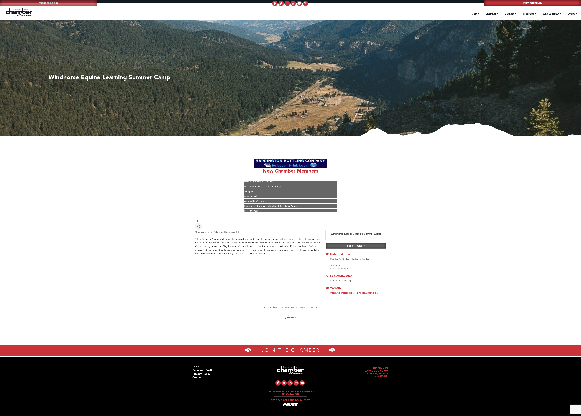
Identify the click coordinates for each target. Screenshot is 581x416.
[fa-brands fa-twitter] (281, 3)
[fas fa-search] (305, 3)
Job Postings (301, 307)
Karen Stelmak (251, 190)
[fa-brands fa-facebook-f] (275, 3)
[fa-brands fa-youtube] (299, 3)
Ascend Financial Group (255, 195)
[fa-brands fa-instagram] (293, 3)
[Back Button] (292, 221)
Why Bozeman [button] (551, 13)
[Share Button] (198, 226)
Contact (197, 377)
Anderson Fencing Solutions (257, 205)
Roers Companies (252, 210)
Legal (195, 366)
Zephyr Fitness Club (253, 200)
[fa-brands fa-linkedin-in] (287, 3)
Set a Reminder (356, 245)
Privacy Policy (201, 373)
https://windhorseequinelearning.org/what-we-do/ (354, 292)
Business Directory (271, 307)
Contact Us (312, 307)
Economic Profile (203, 370)
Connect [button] (510, 13)
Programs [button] (529, 13)
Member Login (48, 3)
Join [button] (475, 13)
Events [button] (572, 13)
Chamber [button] (491, 13)
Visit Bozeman (532, 3)
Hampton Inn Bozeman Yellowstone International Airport (271, 185)
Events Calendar (287, 307)
